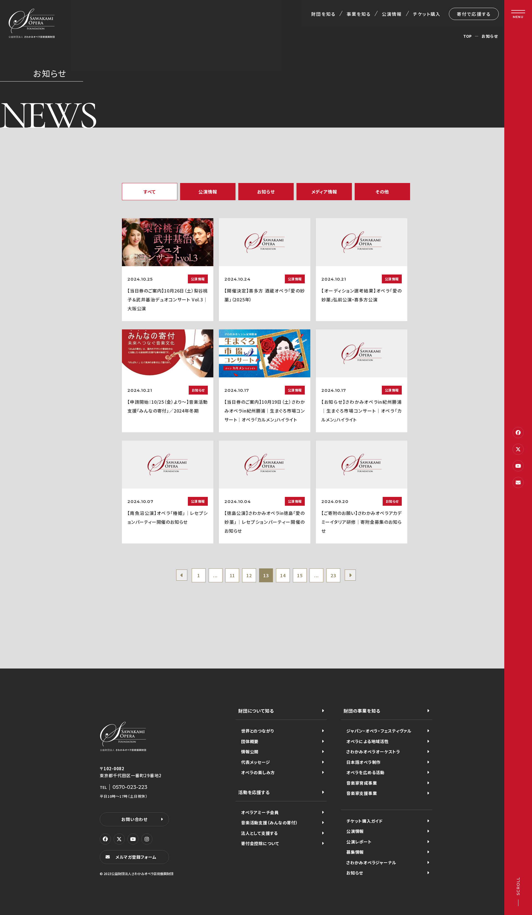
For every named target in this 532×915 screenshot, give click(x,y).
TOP (467, 36)
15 (300, 575)
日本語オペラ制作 (363, 762)
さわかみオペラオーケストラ (373, 751)
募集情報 (355, 852)
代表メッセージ (255, 762)
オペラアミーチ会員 (260, 812)
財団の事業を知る (362, 710)
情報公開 (250, 751)
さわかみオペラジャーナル (371, 862)
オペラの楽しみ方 (258, 772)
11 (232, 575)
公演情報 (392, 14)
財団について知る (256, 710)
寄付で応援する (474, 14)
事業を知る (359, 14)
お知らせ (354, 873)
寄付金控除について (260, 843)
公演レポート (359, 842)
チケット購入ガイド (364, 821)
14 (283, 575)
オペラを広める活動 (365, 772)
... (215, 575)
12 (249, 575)
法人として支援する (259, 833)
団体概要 (250, 741)
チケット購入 (427, 14)
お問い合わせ (134, 819)
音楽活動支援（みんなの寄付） (269, 822)
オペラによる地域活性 (367, 741)
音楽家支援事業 (361, 793)
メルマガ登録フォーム (136, 857)
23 (333, 575)
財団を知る (323, 14)
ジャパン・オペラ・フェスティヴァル (378, 731)
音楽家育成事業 (361, 783)
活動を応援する (254, 792)
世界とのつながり (257, 731)
